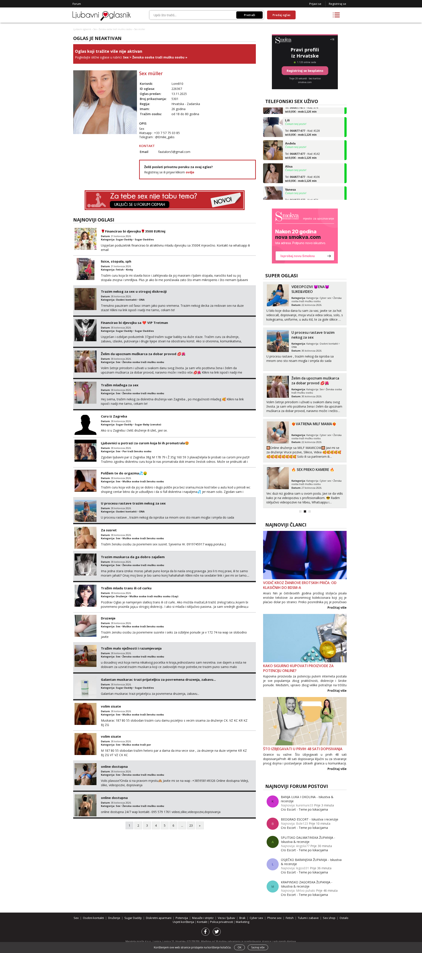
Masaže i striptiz (203, 918)
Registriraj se (337, 4)
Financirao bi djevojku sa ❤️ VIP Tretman (134, 322)
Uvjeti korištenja (184, 922)
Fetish (120, 269)
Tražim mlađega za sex (119, 385)
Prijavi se (315, 4)
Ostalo (344, 918)
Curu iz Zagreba (114, 416)
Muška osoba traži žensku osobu (143, 481)
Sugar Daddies (144, 239)
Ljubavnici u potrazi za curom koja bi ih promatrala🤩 (145, 443)
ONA (142, 299)
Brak (242, 918)
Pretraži (249, 15)
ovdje (190, 172)
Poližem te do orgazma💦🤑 (124, 473)
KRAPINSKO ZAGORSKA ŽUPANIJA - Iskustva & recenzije (306, 884)
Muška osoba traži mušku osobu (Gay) (153, 596)
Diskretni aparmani (158, 918)
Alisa (289, 155)
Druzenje (108, 618)
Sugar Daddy (124, 239)
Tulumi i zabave (308, 918)
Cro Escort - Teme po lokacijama (304, 809)
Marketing (242, 922)
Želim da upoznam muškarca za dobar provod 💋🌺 (143, 354)
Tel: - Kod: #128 (302, 121)
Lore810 (177, 84)
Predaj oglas (281, 15)
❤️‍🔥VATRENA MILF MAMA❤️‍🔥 (314, 423)
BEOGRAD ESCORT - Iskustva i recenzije (309, 819)
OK (239, 947)
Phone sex (274, 918)
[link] (305, 236)
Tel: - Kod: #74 (301, 190)
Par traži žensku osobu (136, 451)
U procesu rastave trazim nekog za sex (133, 503)
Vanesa (290, 178)
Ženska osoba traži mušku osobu (115, 29)
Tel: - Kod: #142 (302, 144)
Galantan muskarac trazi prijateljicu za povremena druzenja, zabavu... (158, 679)
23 (191, 825)
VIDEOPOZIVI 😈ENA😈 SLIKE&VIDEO (310, 289)
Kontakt (202, 922)
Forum (77, 4)
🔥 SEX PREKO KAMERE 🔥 (312, 469)
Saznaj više (258, 947)
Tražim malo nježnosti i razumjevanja (131, 648)
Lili (287, 109)
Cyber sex (325, 298)
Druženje (121, 596)
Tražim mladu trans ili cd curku (126, 588)
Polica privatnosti (222, 922)
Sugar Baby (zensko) (148, 424)
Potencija (182, 918)
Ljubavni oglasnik (82, 29)
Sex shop (329, 918)
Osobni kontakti (126, 299)
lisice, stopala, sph (116, 261)
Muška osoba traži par (136, 744)
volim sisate (111, 706)
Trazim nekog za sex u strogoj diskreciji (134, 291)
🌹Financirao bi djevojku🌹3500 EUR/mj (133, 231)
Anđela (290, 132)
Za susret (109, 530)
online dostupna (114, 766)
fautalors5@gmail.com (174, 152)
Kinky (129, 269)
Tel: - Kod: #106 (302, 167)
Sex (95, 29)
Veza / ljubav (226, 918)
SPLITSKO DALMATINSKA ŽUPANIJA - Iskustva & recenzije (308, 839)
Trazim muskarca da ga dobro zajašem (133, 557)
